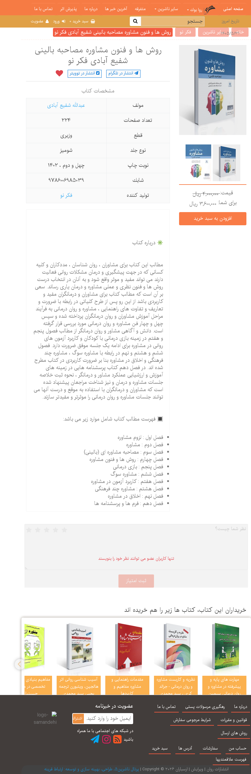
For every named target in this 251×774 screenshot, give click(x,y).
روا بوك (196, 10)
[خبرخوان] (117, 739)
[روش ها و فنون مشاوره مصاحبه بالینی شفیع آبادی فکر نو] (225, 163)
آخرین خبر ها (116, 9)
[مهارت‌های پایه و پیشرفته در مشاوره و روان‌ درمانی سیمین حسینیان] (224, 648)
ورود (57, 21)
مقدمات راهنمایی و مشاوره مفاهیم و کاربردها (127, 686)
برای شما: (227, 203)
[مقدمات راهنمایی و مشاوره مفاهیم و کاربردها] (127, 648)
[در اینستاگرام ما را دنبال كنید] (106, 739)
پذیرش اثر (68, 9)
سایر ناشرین (167, 9)
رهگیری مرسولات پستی (205, 707)
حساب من (237, 748)
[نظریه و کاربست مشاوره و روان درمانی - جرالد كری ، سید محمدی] (176, 648)
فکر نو (66, 195)
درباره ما (90, 9)
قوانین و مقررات (233, 720)
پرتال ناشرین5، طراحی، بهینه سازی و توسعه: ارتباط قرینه (91, 769)
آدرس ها (185, 748)
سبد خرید (79, 21)
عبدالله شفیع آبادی (66, 105)
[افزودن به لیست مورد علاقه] (59, 73)
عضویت (38, 21)
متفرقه (140, 9)
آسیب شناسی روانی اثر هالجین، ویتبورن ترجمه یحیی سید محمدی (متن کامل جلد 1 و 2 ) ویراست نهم (78, 693)
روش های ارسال (234, 733)
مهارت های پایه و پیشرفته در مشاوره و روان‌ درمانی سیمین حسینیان (224, 690)
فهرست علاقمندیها (231, 759)
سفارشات (210, 748)
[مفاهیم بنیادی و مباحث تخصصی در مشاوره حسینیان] (30, 648)
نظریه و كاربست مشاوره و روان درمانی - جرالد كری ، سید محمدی (175, 686)
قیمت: (226, 193)
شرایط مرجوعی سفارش (192, 720)
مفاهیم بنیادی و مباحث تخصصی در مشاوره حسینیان (30, 686)
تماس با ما (43, 9)
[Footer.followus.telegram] (95, 739)
